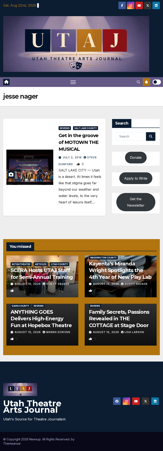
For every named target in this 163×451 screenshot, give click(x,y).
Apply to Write (135, 178)
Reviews (65, 128)
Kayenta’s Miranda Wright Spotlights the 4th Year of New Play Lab (120, 270)
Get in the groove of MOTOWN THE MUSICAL (78, 142)
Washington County (103, 257)
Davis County (20, 306)
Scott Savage (57, 283)
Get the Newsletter (136, 202)
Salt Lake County (85, 128)
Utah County (59, 264)
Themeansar (12, 443)
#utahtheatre (21, 264)
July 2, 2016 (73, 157)
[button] (138, 82)
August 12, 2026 (106, 283)
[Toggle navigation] (73, 82)
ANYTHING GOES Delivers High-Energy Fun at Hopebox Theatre (41, 318)
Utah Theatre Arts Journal (32, 406)
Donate (136, 157)
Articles (40, 264)
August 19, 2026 (28, 283)
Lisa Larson (134, 332)
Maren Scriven (58, 332)
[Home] (6, 82)
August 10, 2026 (28, 332)
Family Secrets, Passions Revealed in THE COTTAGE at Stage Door (119, 318)
